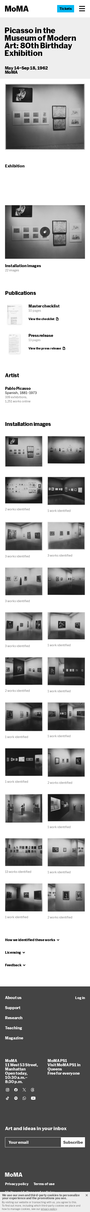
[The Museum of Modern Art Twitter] (24, 1089)
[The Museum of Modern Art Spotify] (16, 1098)
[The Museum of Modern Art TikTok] (7, 1098)
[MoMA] (13, 1175)
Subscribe (73, 1142)
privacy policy (49, 1208)
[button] (82, 8)
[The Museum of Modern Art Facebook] (16, 1089)
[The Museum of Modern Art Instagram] (7, 1089)
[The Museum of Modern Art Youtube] (33, 1098)
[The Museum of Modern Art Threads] (32, 1089)
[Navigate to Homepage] (17, 9)
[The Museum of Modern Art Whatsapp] (24, 1098)
